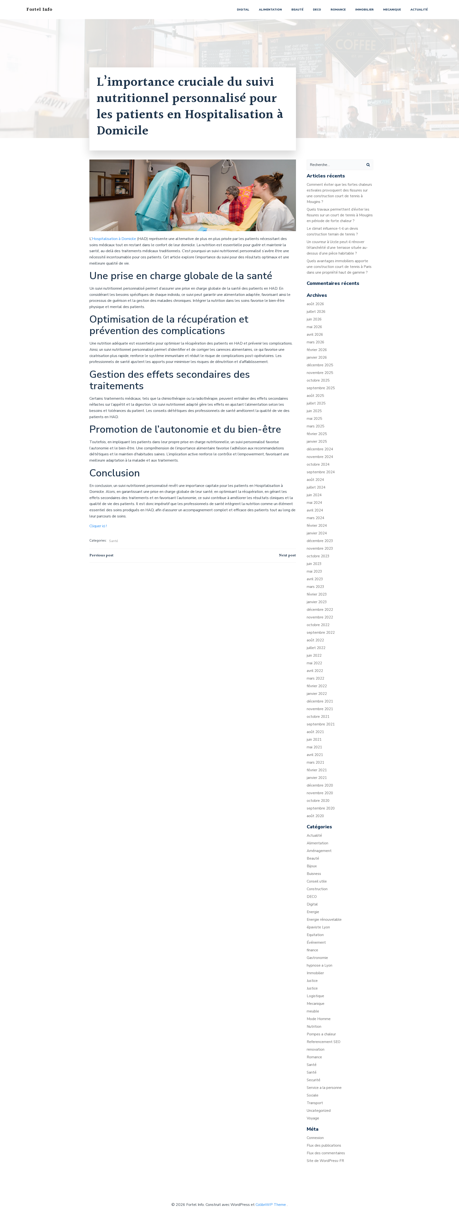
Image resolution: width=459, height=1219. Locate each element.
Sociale (312, 1095)
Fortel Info (39, 9)
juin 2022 (314, 655)
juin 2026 (314, 319)
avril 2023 (315, 579)
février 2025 (317, 433)
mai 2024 (314, 502)
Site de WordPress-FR (325, 1160)
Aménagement (319, 850)
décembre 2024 (320, 449)
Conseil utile (317, 881)
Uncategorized (319, 1110)
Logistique (315, 996)
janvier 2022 (317, 693)
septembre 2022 (321, 632)
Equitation (315, 934)
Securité (313, 1080)
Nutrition (314, 1026)
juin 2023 (314, 563)
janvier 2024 (317, 533)
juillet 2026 (316, 311)
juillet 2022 (316, 647)
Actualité (419, 9)
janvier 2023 (317, 602)
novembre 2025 (320, 372)
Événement (316, 942)
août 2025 (315, 395)
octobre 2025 (318, 380)
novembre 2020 (320, 793)
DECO (317, 9)
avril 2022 (315, 670)
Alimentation (270, 9)
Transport (315, 1103)
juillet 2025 (316, 403)
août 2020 (315, 816)
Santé (113, 541)
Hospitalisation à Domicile (114, 238)
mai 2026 (314, 327)
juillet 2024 (316, 487)
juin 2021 (314, 739)
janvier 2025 (317, 441)
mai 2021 (314, 747)
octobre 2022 (318, 625)
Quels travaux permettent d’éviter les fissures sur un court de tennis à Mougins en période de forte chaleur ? (340, 215)
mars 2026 (315, 342)
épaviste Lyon (318, 927)
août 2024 (315, 479)
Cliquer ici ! (98, 526)
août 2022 (315, 640)
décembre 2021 (320, 701)
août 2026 (315, 304)
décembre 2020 (320, 785)
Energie (313, 912)
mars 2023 (315, 586)
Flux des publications (324, 1145)
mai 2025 (314, 418)
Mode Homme (319, 1019)
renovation (315, 1049)
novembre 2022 (320, 617)
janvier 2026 (317, 357)
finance (312, 950)
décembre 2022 (320, 609)
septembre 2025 (321, 388)
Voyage (313, 1118)
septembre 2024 (321, 472)
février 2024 (317, 525)
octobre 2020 (318, 800)
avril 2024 (315, 510)
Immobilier (364, 9)
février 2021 (317, 770)
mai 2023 (314, 571)
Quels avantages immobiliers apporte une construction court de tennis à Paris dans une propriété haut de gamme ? (339, 267)
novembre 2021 (320, 709)
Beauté (297, 9)
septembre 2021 (321, 724)
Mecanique (392, 9)
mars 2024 (315, 518)
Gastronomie (317, 957)
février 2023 (317, 594)
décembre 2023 (320, 540)
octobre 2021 (318, 716)
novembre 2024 (320, 456)
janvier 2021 (317, 777)
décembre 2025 (320, 365)
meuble (313, 1011)
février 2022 (317, 686)
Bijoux (312, 866)
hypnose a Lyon (319, 965)
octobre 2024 (318, 464)
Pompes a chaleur (321, 1034)
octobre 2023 (318, 556)
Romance (338, 9)
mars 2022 (315, 678)
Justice (312, 980)
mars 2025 (315, 426)
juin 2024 (314, 495)
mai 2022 (314, 663)
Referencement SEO (323, 1041)
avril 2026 (315, 334)
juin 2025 (314, 411)
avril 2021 (315, 754)
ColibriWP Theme (271, 1204)
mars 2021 (315, 762)
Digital (243, 9)
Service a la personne (324, 1087)
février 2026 (317, 349)
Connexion (315, 1137)
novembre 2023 (320, 548)
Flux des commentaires (326, 1153)
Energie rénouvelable (324, 919)
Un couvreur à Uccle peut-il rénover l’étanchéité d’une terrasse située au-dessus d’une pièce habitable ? (337, 248)
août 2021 (315, 731)
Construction (317, 889)
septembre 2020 (321, 808)
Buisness (314, 873)
